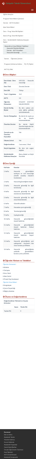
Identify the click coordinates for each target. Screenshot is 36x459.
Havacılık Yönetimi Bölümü (15, 48)
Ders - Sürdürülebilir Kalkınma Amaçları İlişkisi (16, 41)
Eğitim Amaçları (8, 14)
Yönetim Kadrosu (9, 439)
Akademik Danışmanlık (11, 457)
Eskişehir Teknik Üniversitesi (18, 3)
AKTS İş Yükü (8, 69)
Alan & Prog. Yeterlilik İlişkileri (13, 36)
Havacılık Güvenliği (13, 52)
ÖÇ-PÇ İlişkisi (28, 64)
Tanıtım (6, 59)
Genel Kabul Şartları (10, 447)
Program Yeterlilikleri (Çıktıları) (13, 19)
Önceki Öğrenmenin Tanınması (13, 449)
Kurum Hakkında (9, 442)
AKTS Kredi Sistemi (10, 454)
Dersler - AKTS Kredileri (11, 23)
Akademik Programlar (10, 444)
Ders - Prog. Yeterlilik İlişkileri (13, 31)
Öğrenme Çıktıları (16, 59)
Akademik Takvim (9, 437)
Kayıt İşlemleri (8, 452)
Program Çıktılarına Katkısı (13, 64)
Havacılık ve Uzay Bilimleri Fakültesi (16, 46)
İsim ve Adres (8, 434)
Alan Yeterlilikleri (8, 27)
